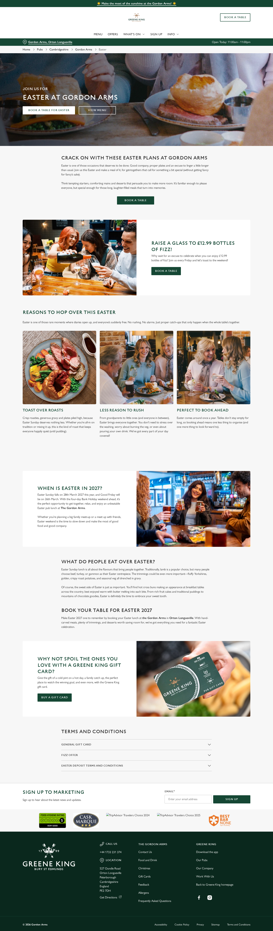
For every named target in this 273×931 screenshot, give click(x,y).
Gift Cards (144, 876)
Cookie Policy (182, 924)
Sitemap (215, 924)
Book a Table (166, 271)
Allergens (143, 892)
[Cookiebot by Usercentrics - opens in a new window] (24, 39)
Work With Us (205, 876)
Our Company (204, 868)
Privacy (200, 924)
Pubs (40, 49)
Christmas (144, 868)
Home (26, 49)
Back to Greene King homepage (214, 884)
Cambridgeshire (59, 49)
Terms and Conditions (238, 924)
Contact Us (145, 852)
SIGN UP (231, 799)
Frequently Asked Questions (154, 901)
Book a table (135, 200)
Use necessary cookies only (242, 22)
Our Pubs (201, 860)
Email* (170, 791)
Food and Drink (147, 860)
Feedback (143, 884)
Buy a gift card (54, 697)
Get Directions (108, 897)
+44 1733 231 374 (110, 852)
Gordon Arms (83, 49)
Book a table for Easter (48, 110)
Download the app (207, 852)
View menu (97, 110)
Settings (190, 39)
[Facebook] (199, 897)
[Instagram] (209, 897)
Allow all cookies (242, 9)
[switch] (106, 39)
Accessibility (161, 924)
